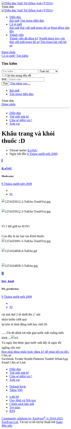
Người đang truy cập (52, 38)
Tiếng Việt (15, 390)
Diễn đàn (15, 17)
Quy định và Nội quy (22, 400)
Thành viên (16, 35)
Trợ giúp (14, 407)
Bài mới (14, 20)
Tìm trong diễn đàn (32, 20)
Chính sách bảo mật (21, 404)
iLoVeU (32, 150)
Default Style (17, 386)
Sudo (59, 422)
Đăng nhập (8, 104)
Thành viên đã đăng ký (23, 38)
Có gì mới (15, 24)
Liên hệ (14, 396)
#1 (11, 194)
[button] (8, 6)
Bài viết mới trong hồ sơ (35, 27)
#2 (11, 307)
